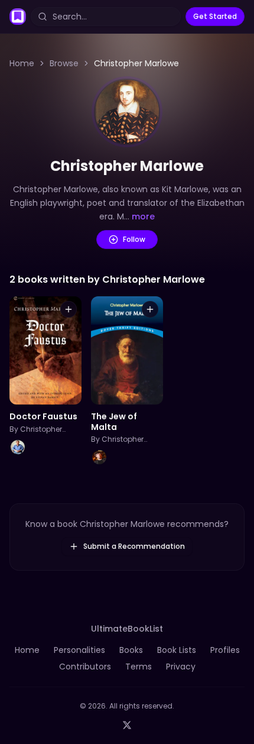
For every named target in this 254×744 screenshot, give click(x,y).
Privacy (181, 666)
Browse (64, 63)
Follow (134, 239)
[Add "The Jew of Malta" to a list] (150, 309)
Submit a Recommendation (134, 546)
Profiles (225, 650)
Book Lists (176, 650)
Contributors (85, 666)
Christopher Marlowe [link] (136, 63)
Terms (138, 666)
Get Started (215, 16)
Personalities (79, 650)
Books (131, 650)
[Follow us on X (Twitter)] (127, 725)
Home (21, 63)
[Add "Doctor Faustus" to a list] (68, 309)
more (143, 216)
